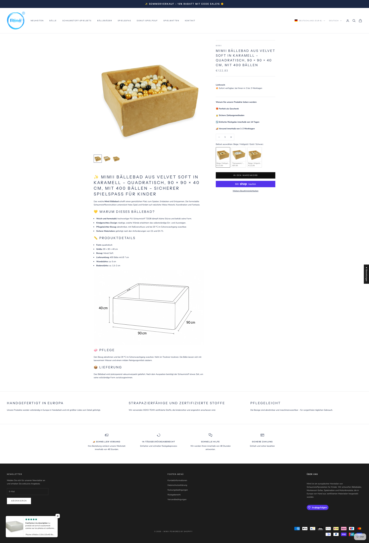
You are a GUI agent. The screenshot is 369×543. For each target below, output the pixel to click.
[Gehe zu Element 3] (116, 159)
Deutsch (334, 21)
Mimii (219, 45)
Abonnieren (19, 501)
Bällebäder (104, 21)
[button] (57, 516)
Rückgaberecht (174, 494)
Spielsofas (124, 21)
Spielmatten (171, 21)
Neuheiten (37, 21)
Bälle (53, 21)
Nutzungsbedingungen (177, 490)
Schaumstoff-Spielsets (76, 21)
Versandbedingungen (177, 499)
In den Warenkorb (245, 175)
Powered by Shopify (181, 531)
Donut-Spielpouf (147, 21)
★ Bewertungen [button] (366, 274)
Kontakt (190, 21)
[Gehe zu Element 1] (98, 159)
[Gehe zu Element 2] (107, 159)
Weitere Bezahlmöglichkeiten (245, 191)
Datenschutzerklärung (177, 485)
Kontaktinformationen (177, 480)
